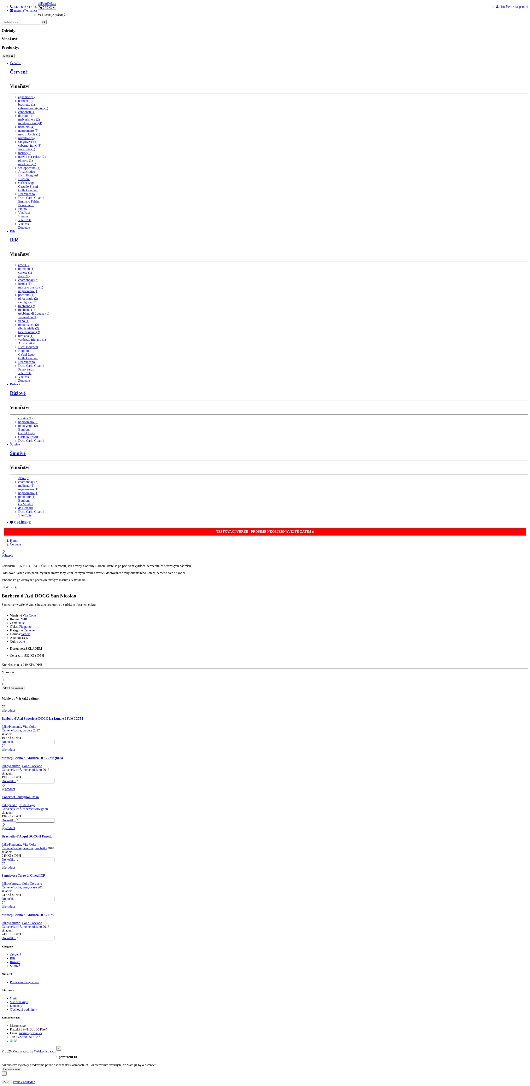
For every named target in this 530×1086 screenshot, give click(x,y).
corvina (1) (25, 418)
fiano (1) (23, 321)
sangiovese (30, 887)
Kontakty (16, 1006)
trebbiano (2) (26, 306)
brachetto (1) (26, 104)
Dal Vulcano (26, 194)
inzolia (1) (24, 283)
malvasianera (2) (29, 119)
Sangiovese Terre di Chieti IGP (23, 875)
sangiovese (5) (27, 142)
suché (21, 641)
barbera (25, 634)
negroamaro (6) (28, 130)
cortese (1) (25, 272)
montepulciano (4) (30, 123)
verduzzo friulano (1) (32, 339)
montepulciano (32, 769)
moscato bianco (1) (30, 287)
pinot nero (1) (27, 164)
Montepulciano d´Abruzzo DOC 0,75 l (28, 915)
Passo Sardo (26, 205)
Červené (15, 63)
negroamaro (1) (28, 291)
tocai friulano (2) (29, 332)
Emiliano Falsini (29, 201)
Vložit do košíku (13, 688)
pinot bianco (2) (28, 324)
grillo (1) (24, 276)
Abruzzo (14, 766)
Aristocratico (26, 171)
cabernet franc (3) (29, 145)
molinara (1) (26, 485)
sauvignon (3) (27, 302)
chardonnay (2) (28, 280)
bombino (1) (26, 268)
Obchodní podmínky (23, 1009)
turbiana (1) (25, 336)
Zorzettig (24, 227)
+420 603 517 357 (28, 1037)
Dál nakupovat (11, 1069)
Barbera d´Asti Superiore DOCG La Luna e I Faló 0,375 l (42, 718)
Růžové (15, 384)
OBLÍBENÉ (22, 522)
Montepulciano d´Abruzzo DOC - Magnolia (32, 758)
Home (14, 540)
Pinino (22, 209)
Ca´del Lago (26, 183)
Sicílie (13, 805)
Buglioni (24, 179)
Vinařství (24, 212)
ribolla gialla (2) (28, 328)
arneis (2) (24, 265)
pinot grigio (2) (28, 298)
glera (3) (23, 478)
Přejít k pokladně (24, 1082)
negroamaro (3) (28, 422)
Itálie (21, 623)
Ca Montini (25, 504)
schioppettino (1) (29, 168)
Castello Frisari (28, 186)
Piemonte (25, 626)
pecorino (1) (26, 295)
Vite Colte (24, 220)
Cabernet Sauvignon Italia (20, 797)
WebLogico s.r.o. (45, 1051)
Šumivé (15, 444)
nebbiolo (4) (26, 127)
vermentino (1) (27, 317)
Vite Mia (24, 224)
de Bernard (25, 508)
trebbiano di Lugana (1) (33, 313)
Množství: (8, 672)
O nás (14, 998)
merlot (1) (24, 153)
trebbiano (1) (26, 309)
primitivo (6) (26, 138)
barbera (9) (25, 101)
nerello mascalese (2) (32, 156)
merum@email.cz (30, 1033)
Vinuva (23, 216)
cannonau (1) (26, 112)
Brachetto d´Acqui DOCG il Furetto (27, 836)
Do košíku (9, 741)
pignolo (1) (25, 160)
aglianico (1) (26, 97)
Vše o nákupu (19, 1002)
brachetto (41, 848)
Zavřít (6, 1082)
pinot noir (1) (26, 496)
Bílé (12, 231)
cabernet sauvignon (35, 809)
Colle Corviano (28, 190)
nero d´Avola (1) (29, 134)
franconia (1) (26, 149)
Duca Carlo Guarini (31, 197)
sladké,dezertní (23, 848)
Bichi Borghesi (28, 175)
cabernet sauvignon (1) (33, 108)
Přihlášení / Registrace (513, 6)
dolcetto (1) (25, 115)
